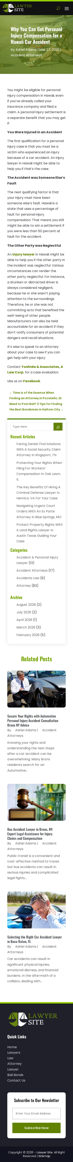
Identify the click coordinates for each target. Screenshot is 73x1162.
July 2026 (23, 612)
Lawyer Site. (45, 1152)
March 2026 (25, 627)
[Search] (58, 427)
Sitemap (44, 1156)
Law (10, 1058)
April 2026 (24, 619)
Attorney (23, 585)
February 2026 (28, 635)
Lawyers (13, 1052)
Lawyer (13, 1069)
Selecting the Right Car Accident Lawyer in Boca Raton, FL (34, 939)
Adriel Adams (26, 49)
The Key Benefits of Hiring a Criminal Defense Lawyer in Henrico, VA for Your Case (38, 493)
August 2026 (26, 604)
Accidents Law (27, 578)
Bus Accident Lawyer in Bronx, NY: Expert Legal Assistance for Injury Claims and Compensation (30, 834)
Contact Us (16, 1080)
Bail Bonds (15, 1075)
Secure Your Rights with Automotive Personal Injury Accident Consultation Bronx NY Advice (32, 720)
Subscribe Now (36, 1128)
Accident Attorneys (26, 55)
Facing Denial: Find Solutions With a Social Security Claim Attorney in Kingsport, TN (38, 449)
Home (12, 1047)
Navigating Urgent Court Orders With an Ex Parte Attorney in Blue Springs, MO (38, 511)
